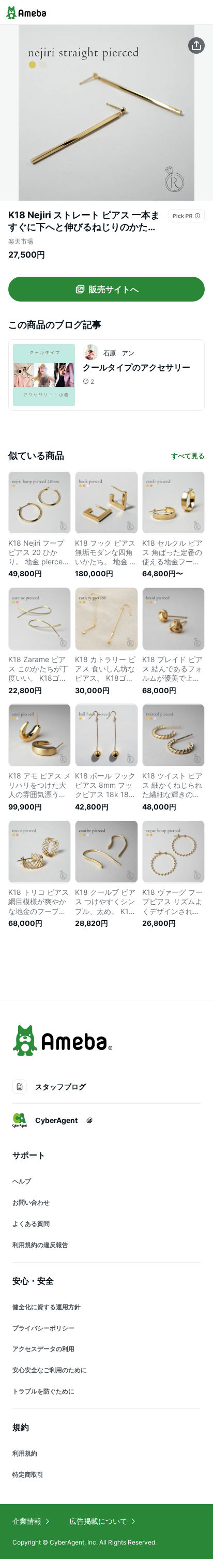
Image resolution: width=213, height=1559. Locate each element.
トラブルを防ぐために (43, 1391)
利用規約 (24, 1453)
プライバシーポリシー (43, 1328)
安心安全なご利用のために (49, 1370)
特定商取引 (27, 1474)
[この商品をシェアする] (196, 45)
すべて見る (188, 456)
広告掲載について (98, 1521)
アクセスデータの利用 (43, 1349)
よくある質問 (31, 1223)
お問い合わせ (31, 1202)
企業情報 (26, 1521)
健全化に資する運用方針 (46, 1307)
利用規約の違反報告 (40, 1245)
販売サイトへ (114, 289)
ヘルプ (21, 1181)
